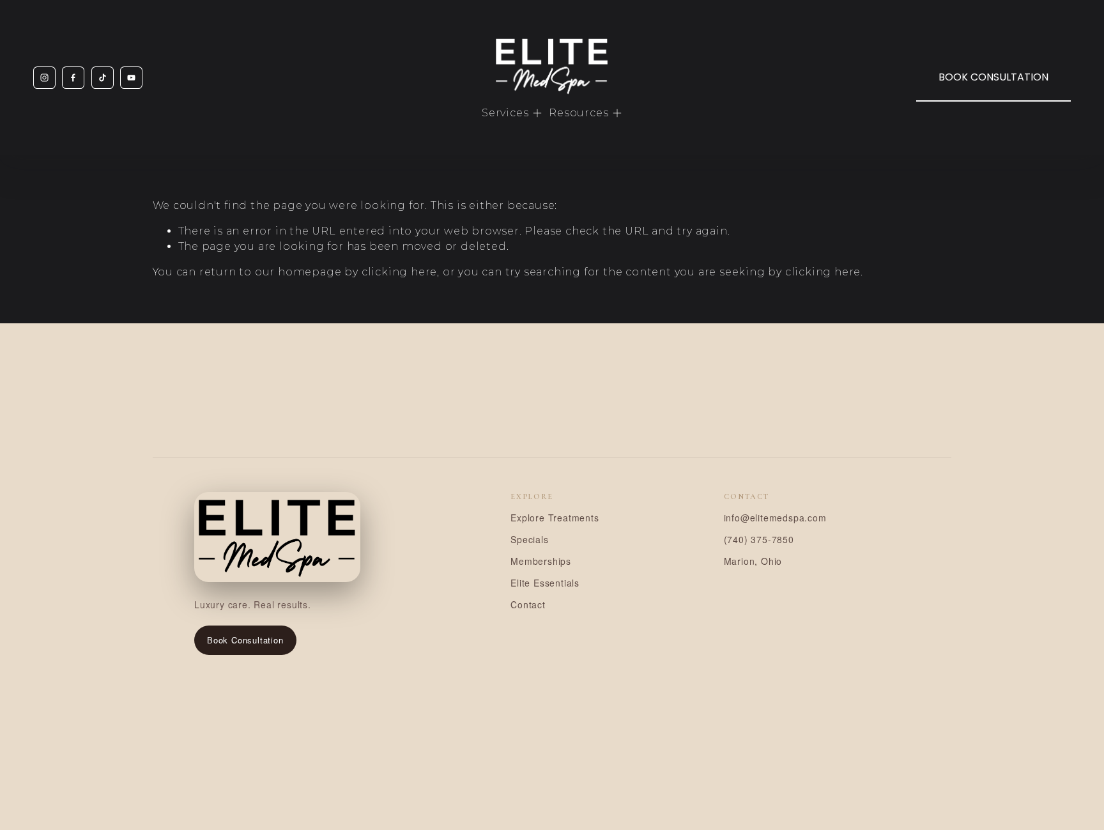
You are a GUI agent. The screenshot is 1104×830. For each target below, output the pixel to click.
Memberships (540, 561)
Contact (528, 604)
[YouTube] (131, 77)
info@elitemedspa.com (775, 517)
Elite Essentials (544, 582)
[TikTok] (102, 77)
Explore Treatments (554, 517)
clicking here (399, 272)
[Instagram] (44, 77)
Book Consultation (245, 640)
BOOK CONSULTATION (993, 77)
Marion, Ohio (753, 561)
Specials (529, 539)
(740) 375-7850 (759, 539)
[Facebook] (73, 77)
